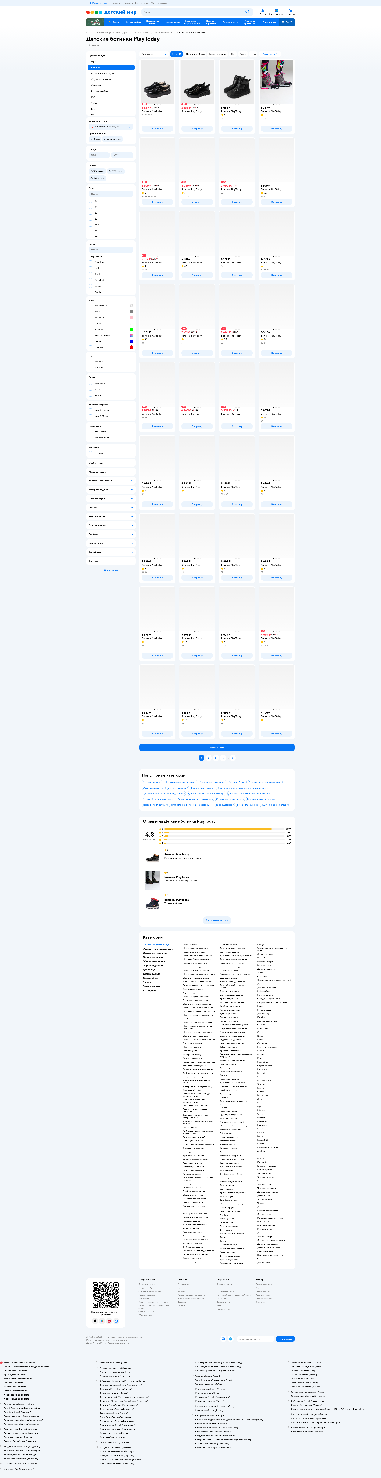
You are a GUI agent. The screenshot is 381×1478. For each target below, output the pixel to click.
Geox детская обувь (229, 1245)
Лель (259, 1099)
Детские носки (264, 1173)
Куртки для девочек (229, 1021)
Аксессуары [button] (149, 990)
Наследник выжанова (267, 1047)
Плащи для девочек (229, 1137)
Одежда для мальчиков (193, 1202)
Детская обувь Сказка (230, 1256)
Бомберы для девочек (230, 1006)
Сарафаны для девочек (193, 989)
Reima (260, 1036)
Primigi (260, 944)
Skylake (186, 1019)
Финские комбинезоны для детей (235, 1126)
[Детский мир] (111, 12)
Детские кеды (263, 1013)
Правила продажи (146, 1295)
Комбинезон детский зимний (233, 1086)
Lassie (260, 1039)
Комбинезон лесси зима (231, 1129)
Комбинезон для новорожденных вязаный (198, 1122)
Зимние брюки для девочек (232, 1036)
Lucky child (262, 1140)
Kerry (259, 1058)
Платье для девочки (191, 1221)
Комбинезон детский (229, 1079)
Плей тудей (262, 1028)
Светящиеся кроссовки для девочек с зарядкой (236, 1055)
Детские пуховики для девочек (234, 959)
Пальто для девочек (229, 970)
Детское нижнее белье (267, 1192)
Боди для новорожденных (194, 1065)
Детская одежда (190, 1051)
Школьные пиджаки (192, 1047)
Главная (90, 32)
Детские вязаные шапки (268, 1244)
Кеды (93, 109)
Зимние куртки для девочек (232, 981)
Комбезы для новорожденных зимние (196, 1081)
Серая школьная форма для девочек (199, 985)
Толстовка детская (228, 1141)
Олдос (260, 1032)
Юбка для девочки (191, 1228)
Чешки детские (227, 1219)
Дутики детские (264, 984)
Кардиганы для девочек (193, 1243)
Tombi (260, 973)
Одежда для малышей (192, 1058)
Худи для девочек (228, 1013)
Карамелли (262, 1121)
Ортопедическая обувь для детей (235, 1204)
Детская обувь (140, 32)
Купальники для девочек (268, 1166)
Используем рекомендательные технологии (106, 1340)
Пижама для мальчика (192, 1187)
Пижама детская (264, 1181)
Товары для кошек (264, 1284)
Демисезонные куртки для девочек (236, 955)
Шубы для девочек (228, 944)
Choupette (262, 1043)
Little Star (261, 1132)
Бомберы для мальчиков (194, 1191)
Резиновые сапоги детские (232, 1233)
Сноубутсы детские (229, 1200)
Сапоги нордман (227, 1207)
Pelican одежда (264, 1080)
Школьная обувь (99, 91)
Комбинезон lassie (228, 1111)
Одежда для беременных (231, 1071)
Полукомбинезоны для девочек (234, 1025)
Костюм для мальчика (192, 1163)
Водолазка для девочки (230, 1039)
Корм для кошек (263, 1288)
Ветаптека (260, 1302)
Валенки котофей (265, 961)
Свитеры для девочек (229, 952)
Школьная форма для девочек (196, 948)
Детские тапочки (228, 1230)
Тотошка (261, 1084)
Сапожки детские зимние (231, 1263)
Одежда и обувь (97, 55)
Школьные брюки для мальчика (197, 959)
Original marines (264, 1065)
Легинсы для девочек (192, 1262)
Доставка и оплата (146, 1284)
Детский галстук (264, 1236)
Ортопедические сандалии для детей (274, 980)
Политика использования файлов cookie (153, 1306)
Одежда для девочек (192, 1258)
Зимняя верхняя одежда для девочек (236, 974)
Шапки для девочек (266, 1225)
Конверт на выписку (192, 1054)
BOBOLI (261, 1158)
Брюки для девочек (229, 999)
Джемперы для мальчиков (194, 1199)
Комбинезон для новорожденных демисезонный (198, 1132)
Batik (259, 1103)
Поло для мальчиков (192, 1174)
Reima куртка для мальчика (195, 1213)
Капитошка (262, 1144)
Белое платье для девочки (231, 995)
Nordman (224, 1215)
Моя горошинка (190, 1127)
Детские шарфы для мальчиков (271, 1240)
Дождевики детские (229, 1152)
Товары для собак (263, 1291)
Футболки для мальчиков (194, 1155)
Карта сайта (143, 1318)
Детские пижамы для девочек (233, 948)
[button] (287, 22)
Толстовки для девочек (193, 1232)
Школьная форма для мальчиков (197, 955)
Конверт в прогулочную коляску (198, 1086)
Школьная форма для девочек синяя (199, 974)
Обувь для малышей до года (195, 1106)
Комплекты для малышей (194, 1137)
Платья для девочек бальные (195, 1239)
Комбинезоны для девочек (232, 963)
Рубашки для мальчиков (193, 1170)
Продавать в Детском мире (150, 1288)
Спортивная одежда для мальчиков (198, 1144)
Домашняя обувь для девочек (233, 1060)
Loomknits (262, 1069)
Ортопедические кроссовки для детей (272, 949)
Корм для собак (263, 1295)
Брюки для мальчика (192, 1152)
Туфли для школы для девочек (196, 1000)
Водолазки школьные (192, 1043)
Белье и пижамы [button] (151, 986)
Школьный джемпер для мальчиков (199, 1039)
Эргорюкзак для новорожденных (198, 1077)
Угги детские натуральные (232, 1248)
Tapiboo (223, 1237)
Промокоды (144, 1298)
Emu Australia (263, 1129)
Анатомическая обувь (102, 73)
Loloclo (260, 1088)
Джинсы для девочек (229, 991)
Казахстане (113, 1343)
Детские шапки (264, 1214)
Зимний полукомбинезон (232, 1181)
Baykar (260, 1136)
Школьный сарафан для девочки (197, 1032)
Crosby (260, 1114)
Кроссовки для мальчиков (232, 1043)
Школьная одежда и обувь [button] (156, 944)
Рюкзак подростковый (267, 1210)
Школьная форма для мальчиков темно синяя (197, 1027)
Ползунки (224, 1097)
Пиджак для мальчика (229, 1178)
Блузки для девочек (229, 1017)
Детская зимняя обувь (267, 987)
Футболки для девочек (193, 1247)
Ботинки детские (265, 995)
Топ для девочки (264, 1199)
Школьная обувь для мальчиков (197, 1004)
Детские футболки (228, 1118)
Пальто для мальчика (192, 1184)
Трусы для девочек (265, 1177)
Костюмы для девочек (230, 1010)
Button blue (262, 1062)
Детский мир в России (96, 1343)
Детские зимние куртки (231, 1167)
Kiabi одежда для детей (267, 1147)
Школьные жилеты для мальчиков (198, 1007)
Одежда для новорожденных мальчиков (196, 1110)
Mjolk (260, 1106)
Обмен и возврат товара (149, 1291)
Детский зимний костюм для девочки (233, 986)
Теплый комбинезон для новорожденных (194, 1101)
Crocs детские (226, 1222)
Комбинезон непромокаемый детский (233, 1106)
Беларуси (124, 1343)
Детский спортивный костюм (233, 1101)
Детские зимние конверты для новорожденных (196, 1095)
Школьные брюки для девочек (196, 996)
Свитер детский (227, 1189)
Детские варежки (265, 1207)
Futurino (261, 1077)
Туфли (94, 103)
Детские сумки (264, 1233)
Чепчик (260, 1203)
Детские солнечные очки (269, 1248)
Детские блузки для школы (195, 963)
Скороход (262, 976)
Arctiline (261, 1151)
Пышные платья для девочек (195, 1254)
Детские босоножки (266, 969)
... (228, 757)
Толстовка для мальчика (193, 1167)
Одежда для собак (264, 1298)
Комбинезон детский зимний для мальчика (198, 1179)
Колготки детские (265, 1170)
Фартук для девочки (192, 993)
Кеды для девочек (228, 1064)
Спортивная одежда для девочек (234, 967)
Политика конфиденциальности (153, 1302)
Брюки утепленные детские (233, 1193)
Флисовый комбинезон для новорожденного (195, 1116)
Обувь (93, 61)
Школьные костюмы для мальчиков (199, 1011)
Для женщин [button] (149, 969)
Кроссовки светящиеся (230, 1211)
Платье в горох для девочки (232, 1032)
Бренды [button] (147, 982)
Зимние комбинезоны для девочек (198, 1236)
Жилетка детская (227, 1144)
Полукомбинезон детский (232, 1122)
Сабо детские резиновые (268, 999)
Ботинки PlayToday (176, 854)
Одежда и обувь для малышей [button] (158, 948)
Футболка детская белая (231, 1174)
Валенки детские (227, 1252)
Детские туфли (227, 1068)
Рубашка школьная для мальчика (197, 981)
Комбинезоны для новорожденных (199, 1073)
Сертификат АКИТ (147, 1311)
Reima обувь (262, 958)
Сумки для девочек (266, 1259)
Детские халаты (264, 1184)
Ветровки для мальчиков (194, 1148)
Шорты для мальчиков (193, 1195)
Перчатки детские (265, 1229)
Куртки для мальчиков (193, 1141)
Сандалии (96, 85)
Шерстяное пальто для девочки (234, 1028)
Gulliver (261, 1025)
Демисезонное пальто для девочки (198, 1251)
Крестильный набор (192, 1090)
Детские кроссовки (229, 1226)
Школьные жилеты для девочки (197, 1036)
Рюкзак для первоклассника (270, 1218)
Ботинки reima (264, 965)
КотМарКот (262, 1162)
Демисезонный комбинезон (233, 1083)
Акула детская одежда (267, 1021)
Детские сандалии (265, 954)
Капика (260, 1051)
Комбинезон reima (228, 1090)
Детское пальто (227, 1170)
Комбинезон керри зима (231, 1155)
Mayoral (260, 1054)
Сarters (260, 1091)
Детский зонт (263, 1262)
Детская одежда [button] (151, 973)
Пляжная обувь (264, 1010)
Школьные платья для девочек (196, 978)
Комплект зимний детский (232, 1159)
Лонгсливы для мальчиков (194, 1206)
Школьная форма (190, 944)
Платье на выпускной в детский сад (199, 1062)
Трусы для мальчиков (266, 1188)
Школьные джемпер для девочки (198, 1022)
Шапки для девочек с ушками (270, 1255)
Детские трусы (264, 1196)
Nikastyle (261, 1073)
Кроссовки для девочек (231, 1051)
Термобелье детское (229, 1163)
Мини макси (263, 1125)
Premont (261, 1117)
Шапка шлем (263, 1222)
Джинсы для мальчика (192, 1210)
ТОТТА (260, 1155)
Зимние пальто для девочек (195, 1225)
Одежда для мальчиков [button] (155, 952)
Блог (219, 1305)
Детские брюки (227, 1185)
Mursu (260, 1006)
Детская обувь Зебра (229, 1259)
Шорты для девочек (229, 978)
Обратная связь (145, 1315)
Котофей (261, 1017)
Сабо (93, 97)
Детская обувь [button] (150, 977)
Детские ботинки (163, 32)
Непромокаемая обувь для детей (272, 1002)
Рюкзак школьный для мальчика (197, 967)
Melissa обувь (263, 991)
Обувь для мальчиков (102, 79)
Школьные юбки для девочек (196, 970)
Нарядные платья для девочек (196, 1217)
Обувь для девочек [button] (153, 965)
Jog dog (223, 1241)
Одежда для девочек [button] (154, 957)
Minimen (261, 1110)
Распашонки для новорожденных (198, 1069)
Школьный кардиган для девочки (198, 1015)
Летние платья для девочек (232, 1002)
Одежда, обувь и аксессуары (112, 32)
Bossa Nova (262, 1095)
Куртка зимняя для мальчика (195, 1159)
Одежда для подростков (231, 1115)
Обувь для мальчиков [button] (154, 961)
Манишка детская (265, 1251)
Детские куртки (227, 1094)
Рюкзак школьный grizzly (194, 952)
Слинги (223, 1075)
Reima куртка (226, 1133)
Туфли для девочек (228, 1047)
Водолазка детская (228, 1148)
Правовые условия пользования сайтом (125, 1337)
